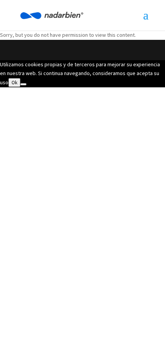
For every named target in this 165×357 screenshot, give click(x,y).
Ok (14, 82)
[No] (23, 84)
